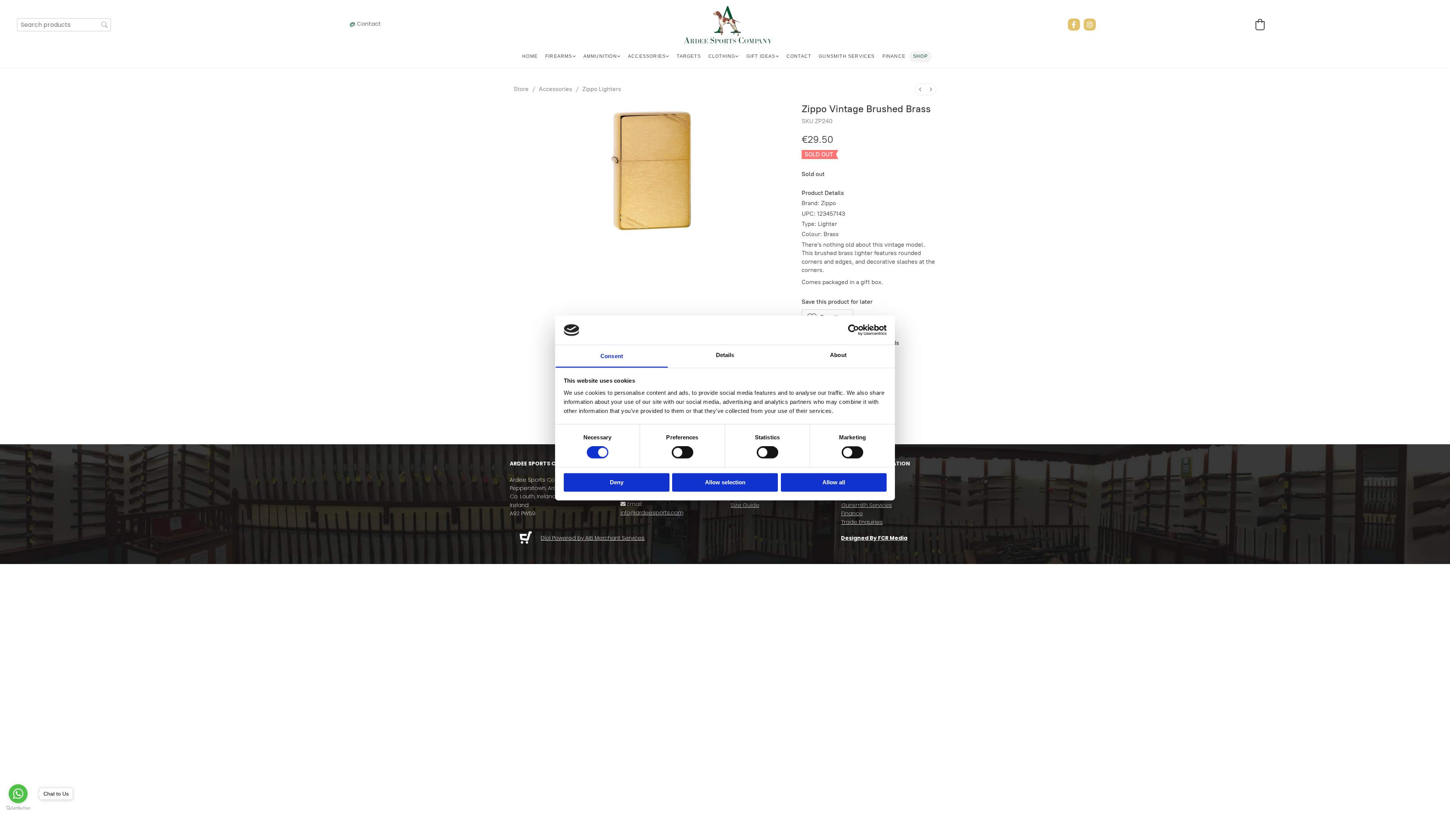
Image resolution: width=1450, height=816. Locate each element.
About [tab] (838, 355)
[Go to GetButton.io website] (18, 808)
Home (530, 56)
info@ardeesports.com (651, 512)
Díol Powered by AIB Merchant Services (593, 538)
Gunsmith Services (847, 56)
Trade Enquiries (862, 522)
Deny (616, 482)
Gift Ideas (761, 56)
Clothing (722, 56)
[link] (560, 56)
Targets (688, 56)
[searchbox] (64, 24)
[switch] (682, 453)
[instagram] (1089, 24)
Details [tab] (725, 355)
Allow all (833, 482)
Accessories (647, 56)
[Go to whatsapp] (18, 793)
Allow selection (725, 482)
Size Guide (745, 505)
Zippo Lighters (601, 89)
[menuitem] (920, 89)
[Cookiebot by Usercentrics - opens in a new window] (854, 330)
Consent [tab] (611, 356)
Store (521, 89)
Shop (920, 56)
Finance (893, 56)
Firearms (558, 56)
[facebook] (1074, 24)
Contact (369, 24)
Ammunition (600, 56)
